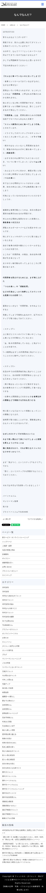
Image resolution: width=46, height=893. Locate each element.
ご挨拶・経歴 (7, 546)
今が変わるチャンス (9, 675)
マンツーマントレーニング (11, 659)
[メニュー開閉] (42, 4)
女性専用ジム (7, 705)
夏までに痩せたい (8, 701)
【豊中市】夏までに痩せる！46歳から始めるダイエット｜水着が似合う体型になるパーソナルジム (22, 861)
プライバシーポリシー (10, 571)
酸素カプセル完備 (8, 818)
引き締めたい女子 (8, 726)
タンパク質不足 (7, 650)
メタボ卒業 (6, 663)
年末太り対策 (7, 722)
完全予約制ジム (7, 717)
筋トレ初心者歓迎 (8, 759)
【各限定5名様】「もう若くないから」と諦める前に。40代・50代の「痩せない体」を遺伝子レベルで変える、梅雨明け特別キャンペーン (22, 846)
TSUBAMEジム (7, 625)
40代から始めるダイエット (11, 596)
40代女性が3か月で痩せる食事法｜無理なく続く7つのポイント (23, 831)
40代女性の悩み (8, 604)
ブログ (4, 654)
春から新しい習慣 (8, 730)
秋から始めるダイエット (10, 751)
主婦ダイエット (7, 671)
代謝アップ (6, 684)
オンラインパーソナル (10, 633)
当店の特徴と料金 (8, 550)
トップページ (7, 542)
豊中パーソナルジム (9, 780)
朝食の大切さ (7, 738)
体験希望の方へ (7, 563)
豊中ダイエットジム (9, 776)
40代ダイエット (8, 600)
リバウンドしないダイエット (12, 667)
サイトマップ (7, 575)
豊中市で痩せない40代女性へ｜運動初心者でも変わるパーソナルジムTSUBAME (22, 854)
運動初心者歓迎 (7, 801)
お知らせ (12, 25)
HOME (3, 25)
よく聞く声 (7, 519)
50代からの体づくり (9, 608)
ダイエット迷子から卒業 (10, 646)
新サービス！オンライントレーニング (15, 537)
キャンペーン (7, 642)
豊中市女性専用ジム (9, 797)
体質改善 (5, 692)
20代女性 (5, 587)
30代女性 (5, 591)
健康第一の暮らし (8, 696)
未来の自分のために (9, 743)
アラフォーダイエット (10, 629)
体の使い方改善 (7, 688)
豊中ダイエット (7, 772)
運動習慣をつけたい (9, 806)
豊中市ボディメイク (9, 793)
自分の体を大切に (8, 764)
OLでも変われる (8, 621)
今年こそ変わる (7, 680)
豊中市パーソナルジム (10, 785)
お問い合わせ (7, 567)
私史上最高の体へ (8, 747)
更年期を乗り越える (9, 734)
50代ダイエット (8, 612)
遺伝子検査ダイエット (10, 810)
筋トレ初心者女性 (8, 755)
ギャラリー (6, 558)
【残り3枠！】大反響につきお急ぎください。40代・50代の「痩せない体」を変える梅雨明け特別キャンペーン (22, 838)
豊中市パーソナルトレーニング (13, 789)
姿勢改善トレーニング (10, 713)
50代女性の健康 (8, 617)
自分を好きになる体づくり (11, 768)
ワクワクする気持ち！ (35, 519)
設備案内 (5, 554)
